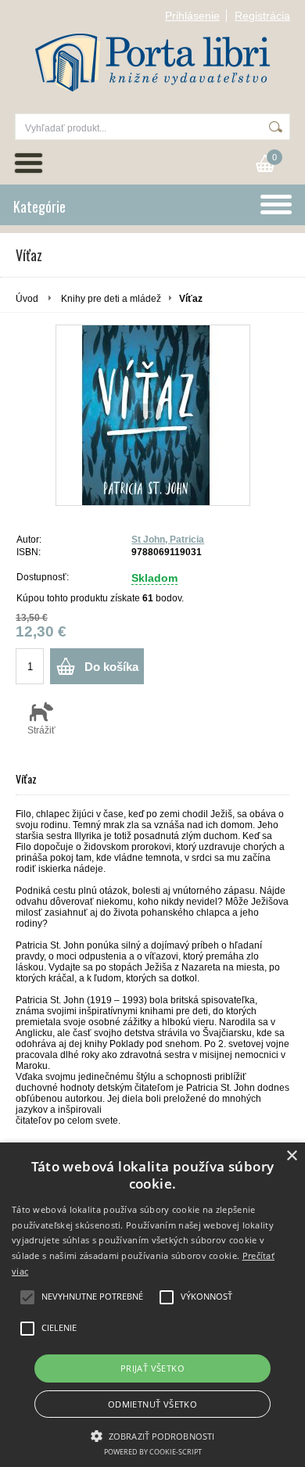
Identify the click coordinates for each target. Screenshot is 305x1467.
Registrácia (262, 15)
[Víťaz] (153, 415)
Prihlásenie (192, 15)
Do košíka (111, 666)
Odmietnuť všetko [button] (152, 1404)
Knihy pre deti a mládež (111, 298)
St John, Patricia (167, 539)
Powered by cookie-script (153, 1452)
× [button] (291, 1156)
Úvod (27, 298)
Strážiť (41, 730)
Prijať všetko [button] (152, 1368)
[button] (152, 1435)
